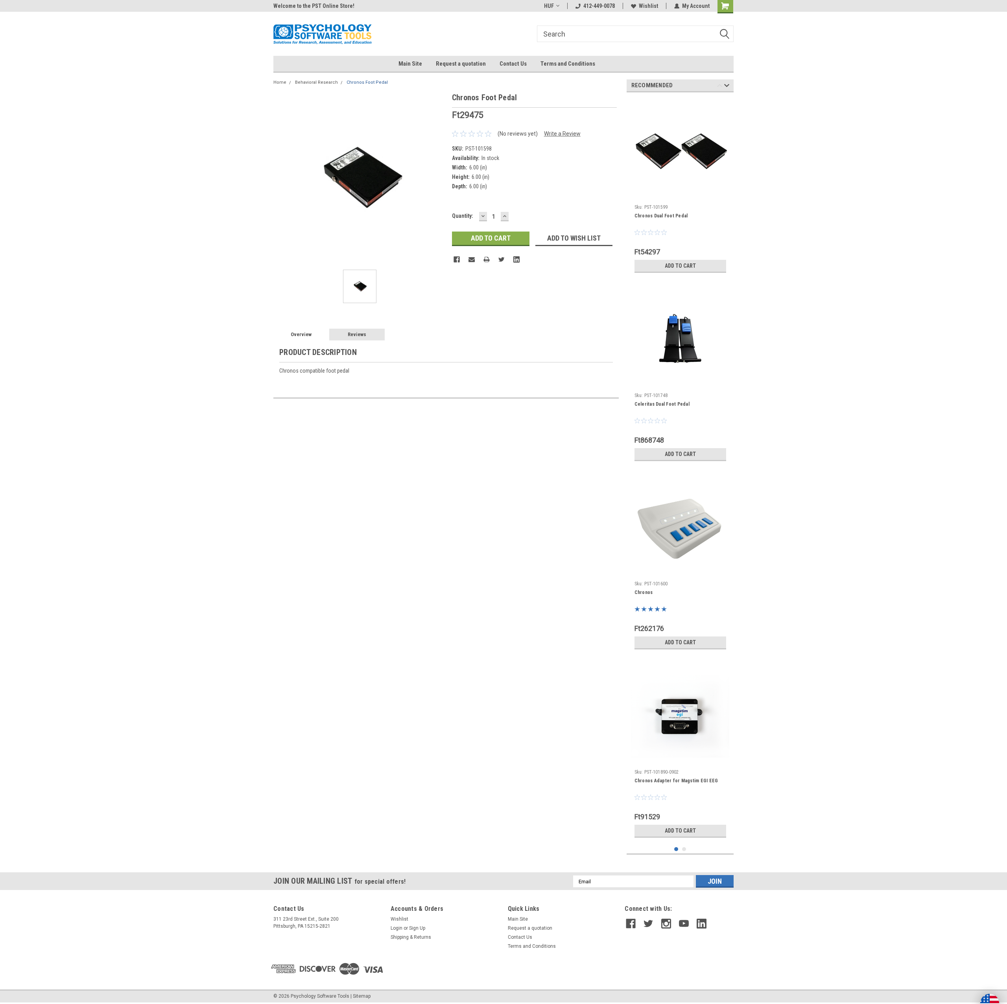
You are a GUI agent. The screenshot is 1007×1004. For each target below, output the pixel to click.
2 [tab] (684, 849)
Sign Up (417, 928)
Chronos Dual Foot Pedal (661, 216)
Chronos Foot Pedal (367, 82)
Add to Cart (680, 266)
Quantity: (462, 216)
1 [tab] (676, 849)
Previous (720, 87)
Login (396, 928)
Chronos (643, 592)
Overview (301, 334)
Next (727, 87)
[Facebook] (457, 259)
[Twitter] (501, 259)
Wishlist (648, 6)
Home (279, 82)
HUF (549, 6)
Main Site (410, 63)
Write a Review (562, 134)
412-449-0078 (599, 6)
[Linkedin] (516, 259)
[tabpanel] (680, 187)
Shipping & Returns (411, 937)
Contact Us (513, 63)
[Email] (471, 259)
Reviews (357, 334)
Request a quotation (461, 63)
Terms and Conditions (567, 63)
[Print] (486, 259)
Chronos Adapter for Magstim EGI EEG (676, 780)
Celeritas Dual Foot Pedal (662, 404)
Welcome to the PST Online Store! (313, 6)
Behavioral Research (316, 82)
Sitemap (362, 996)
